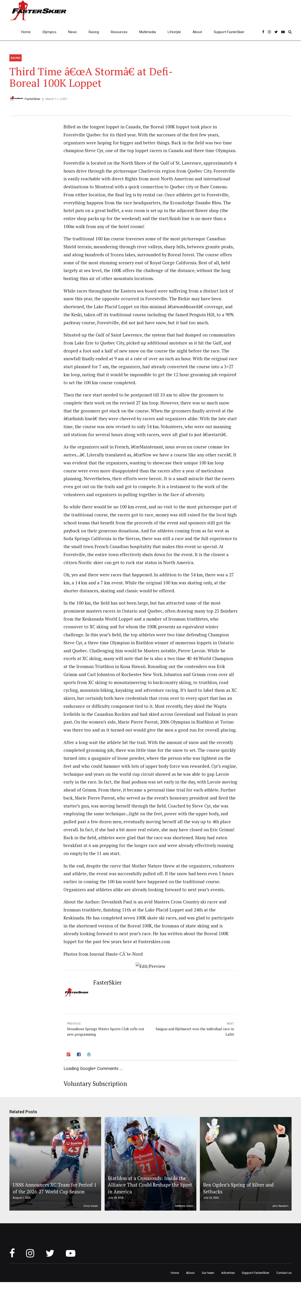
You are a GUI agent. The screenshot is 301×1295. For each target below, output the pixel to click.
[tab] (69, 1055)
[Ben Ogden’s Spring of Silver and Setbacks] (245, 1164)
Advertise (228, 1273)
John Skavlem (280, 1206)
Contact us (284, 1273)
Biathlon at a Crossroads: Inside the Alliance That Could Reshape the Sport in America (150, 1185)
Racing (94, 32)
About (197, 32)
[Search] (290, 32)
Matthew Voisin (184, 1206)
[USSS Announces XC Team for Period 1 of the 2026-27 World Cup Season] (54, 1164)
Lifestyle (174, 32)
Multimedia (147, 32)
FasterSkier (32, 99)
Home (26, 32)
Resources (119, 32)
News (72, 32)
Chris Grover (90, 1206)
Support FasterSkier (229, 32)
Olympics (49, 32)
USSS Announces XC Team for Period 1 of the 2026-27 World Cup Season (54, 1188)
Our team (208, 1273)
